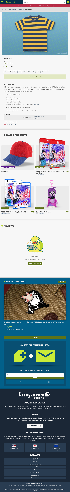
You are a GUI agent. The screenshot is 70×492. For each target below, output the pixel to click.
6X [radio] (47, 72)
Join (35, 378)
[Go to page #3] (33, 56)
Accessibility (41, 486)
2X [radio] (29, 72)
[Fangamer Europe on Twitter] (20, 382)
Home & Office (35, 467)
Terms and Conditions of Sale (41, 485)
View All (62, 282)
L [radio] (19, 72)
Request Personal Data (31, 486)
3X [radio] (33, 72)
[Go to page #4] (35, 56)
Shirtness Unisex (38, 116)
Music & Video (35, 472)
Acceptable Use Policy (55, 485)
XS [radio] (5, 72)
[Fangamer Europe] (11, 2)
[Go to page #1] (29, 56)
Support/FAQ (35, 426)
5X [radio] (42, 72)
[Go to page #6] (39, 56)
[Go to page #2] (31, 56)
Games (35, 461)
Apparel (35, 459)
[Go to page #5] (37, 56)
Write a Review (35, 263)
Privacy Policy (12, 485)
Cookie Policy (21, 485)
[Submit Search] (64, 2)
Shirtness (8, 58)
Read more (35, 337)
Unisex (6, 69)
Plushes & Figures (35, 464)
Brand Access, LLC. (10, 489)
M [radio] (15, 72)
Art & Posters (35, 475)
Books (35, 469)
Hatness (36, 104)
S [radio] (10, 72)
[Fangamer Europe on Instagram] (49, 382)
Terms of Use (29, 485)
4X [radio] (38, 72)
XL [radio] (24, 72)
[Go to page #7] (41, 56)
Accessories (35, 478)
